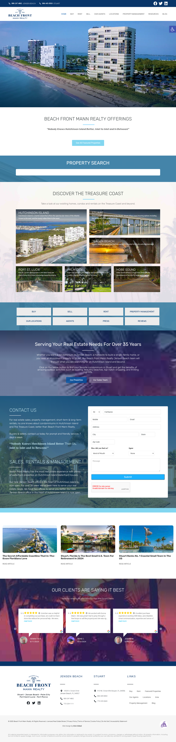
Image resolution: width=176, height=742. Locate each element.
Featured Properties (153, 691)
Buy (72, 14)
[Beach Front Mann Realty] (20, 14)
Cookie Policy (95, 721)
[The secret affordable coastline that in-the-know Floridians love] (30, 539)
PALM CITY (75, 269)
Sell (88, 14)
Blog (164, 14)
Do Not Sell (105, 721)
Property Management (133, 14)
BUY (34, 311)
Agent (131, 448)
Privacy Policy (72, 721)
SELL (70, 311)
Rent (80, 14)
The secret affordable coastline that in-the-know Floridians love (29, 557)
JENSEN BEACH (103, 241)
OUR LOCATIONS (33, 321)
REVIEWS (142, 321)
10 (101, 650)
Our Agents (99, 14)
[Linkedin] (166, 3)
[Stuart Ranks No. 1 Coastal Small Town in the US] (146, 539)
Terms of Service (84, 721)
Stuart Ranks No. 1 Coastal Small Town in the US (145, 557)
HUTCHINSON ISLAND (33, 213)
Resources (153, 14)
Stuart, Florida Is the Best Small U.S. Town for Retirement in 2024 (87, 557)
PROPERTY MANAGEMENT (142, 311)
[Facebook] (155, 3)
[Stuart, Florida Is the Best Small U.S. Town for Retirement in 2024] (88, 539)
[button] (172, 29)
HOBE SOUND (126, 269)
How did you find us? (99, 448)
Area (157, 697)
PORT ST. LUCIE (29, 269)
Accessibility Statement (119, 721)
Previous (15, 629)
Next (161, 629)
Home (63, 14)
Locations (114, 14)
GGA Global (77, 726)
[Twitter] (161, 3)
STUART (97, 213)
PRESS (106, 321)
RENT (105, 311)
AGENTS (70, 321)
